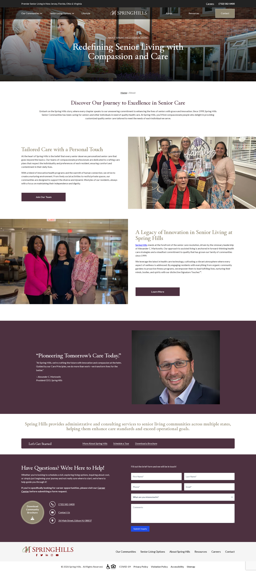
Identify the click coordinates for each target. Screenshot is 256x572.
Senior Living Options (60, 13)
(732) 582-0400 (227, 3)
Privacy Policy (140, 566)
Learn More (157, 291)
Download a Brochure (146, 443)
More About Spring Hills (95, 443)
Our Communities (30, 13)
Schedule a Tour (121, 443)
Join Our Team (44, 197)
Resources (194, 13)
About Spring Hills (179, 551)
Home (124, 92)
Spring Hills (141, 244)
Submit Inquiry (140, 528)
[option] (192, 172)
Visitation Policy (159, 566)
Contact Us (64, 512)
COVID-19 (125, 566)
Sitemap (191, 566)
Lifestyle (85, 13)
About (169, 13)
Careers (210, 3)
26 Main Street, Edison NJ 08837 (75, 520)
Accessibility (177, 566)
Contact (225, 13)
